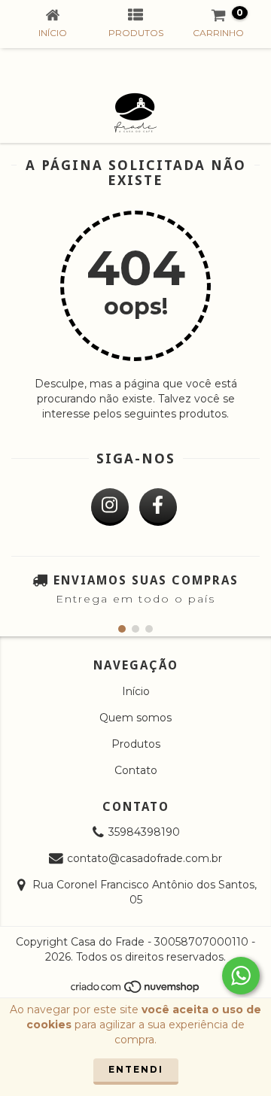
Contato (135, 770)
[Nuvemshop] (136, 991)
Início (136, 691)
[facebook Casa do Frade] (158, 507)
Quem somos (135, 717)
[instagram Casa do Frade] (110, 507)
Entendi (135, 1069)
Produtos (135, 744)
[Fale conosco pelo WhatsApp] (241, 975)
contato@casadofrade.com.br (144, 858)
